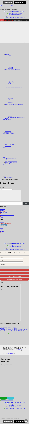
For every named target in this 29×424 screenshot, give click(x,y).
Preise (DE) (10, 68)
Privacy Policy (11, 82)
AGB (9, 101)
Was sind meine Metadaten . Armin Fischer (9, 327)
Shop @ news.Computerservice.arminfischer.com (16, 116)
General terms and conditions (14, 84)
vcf (3, 164)
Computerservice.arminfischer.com (7, 20)
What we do (10, 81)
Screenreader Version (20, 2)
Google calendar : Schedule (11, 161)
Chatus (6, 118)
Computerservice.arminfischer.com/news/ (14, 279)
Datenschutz (10, 99)
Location (4, 176)
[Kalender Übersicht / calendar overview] (14, 15)
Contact (7, 54)
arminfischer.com (9, 177)
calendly (7, 159)
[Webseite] (6, 11)
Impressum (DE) (8, 132)
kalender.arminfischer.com (11, 162)
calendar (4, 157)
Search (26, 203)
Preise (9, 103)
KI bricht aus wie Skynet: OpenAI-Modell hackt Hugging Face (13, 329)
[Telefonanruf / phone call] (15, 11)
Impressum (10, 102)
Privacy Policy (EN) (9, 144)
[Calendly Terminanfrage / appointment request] (14, 17)
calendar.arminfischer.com (10, 158)
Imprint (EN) (8, 131)
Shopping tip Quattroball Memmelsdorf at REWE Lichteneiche (13, 330)
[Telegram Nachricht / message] (14, 14)
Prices (9, 85)
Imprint (9, 83)
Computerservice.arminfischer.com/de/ (14, 276)
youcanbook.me (8, 163)
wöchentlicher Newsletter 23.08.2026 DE (9, 325)
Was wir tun (10, 98)
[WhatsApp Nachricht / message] (14, 13)
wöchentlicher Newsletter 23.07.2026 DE (9, 328)
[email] (23, 11)
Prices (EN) (10, 67)
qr (3, 165)
